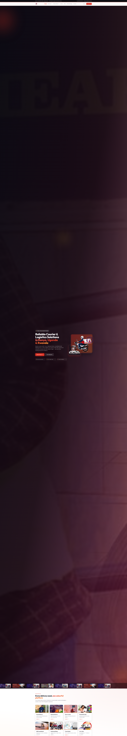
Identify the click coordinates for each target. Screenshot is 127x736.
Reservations (56, 3)
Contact (74, 3)
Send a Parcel (39, 354)
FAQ (64, 3)
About (62, 3)
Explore (37, 719)
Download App (69, 3)
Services (49, 3)
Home (46, 3)
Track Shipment (49, 354)
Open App (89, 3)
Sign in (84, 3)
